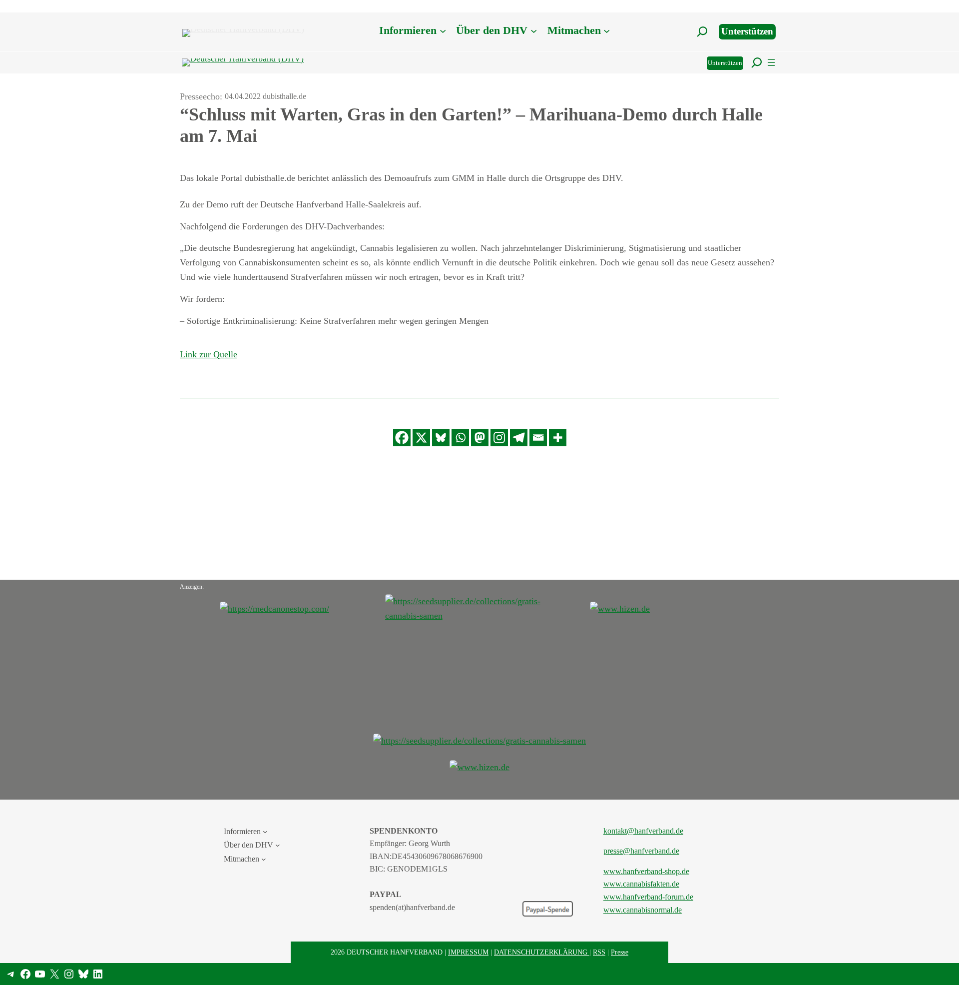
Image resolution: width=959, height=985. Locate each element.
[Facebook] (402, 437)
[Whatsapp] (460, 437)
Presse (619, 952)
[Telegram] (518, 437)
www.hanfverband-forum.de (648, 897)
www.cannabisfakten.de (641, 884)
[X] (421, 437)
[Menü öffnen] (771, 62)
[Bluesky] (441, 437)
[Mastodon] (479, 437)
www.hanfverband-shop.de (646, 871)
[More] (557, 437)
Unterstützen (747, 31)
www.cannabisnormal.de (642, 910)
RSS (599, 952)
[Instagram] (499, 437)
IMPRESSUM (468, 952)
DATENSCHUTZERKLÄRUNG (541, 952)
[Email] (538, 437)
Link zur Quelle (208, 354)
